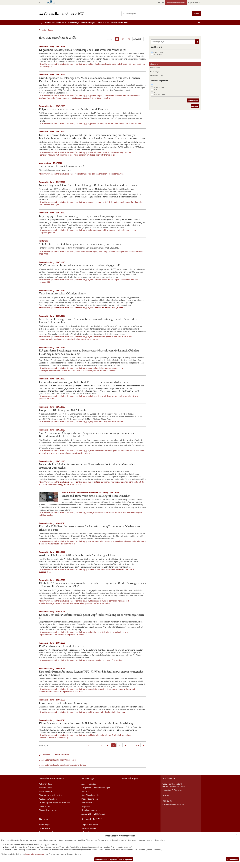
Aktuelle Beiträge (89, 784)
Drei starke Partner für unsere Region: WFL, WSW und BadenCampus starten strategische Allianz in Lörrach (91, 673)
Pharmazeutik (88, 802)
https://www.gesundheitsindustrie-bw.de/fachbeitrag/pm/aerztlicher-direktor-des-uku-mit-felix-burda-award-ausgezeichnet (86, 570)
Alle (155, 85)
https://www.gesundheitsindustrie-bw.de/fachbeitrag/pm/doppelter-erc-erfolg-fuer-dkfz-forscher (81, 421)
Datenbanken (103, 22)
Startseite (42, 30)
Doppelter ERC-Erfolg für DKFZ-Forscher (63, 410)
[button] (197, 81)
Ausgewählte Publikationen (93, 814)
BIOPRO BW (160, 2)
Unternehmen (45, 828)
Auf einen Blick (45, 784)
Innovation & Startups (172, 790)
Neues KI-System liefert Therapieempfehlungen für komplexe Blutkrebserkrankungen (88, 185)
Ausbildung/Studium (48, 799)
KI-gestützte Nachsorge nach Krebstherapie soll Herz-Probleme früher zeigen (82, 50)
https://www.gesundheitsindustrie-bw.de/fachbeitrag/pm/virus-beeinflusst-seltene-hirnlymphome (82, 307)
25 (117, 39)
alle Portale (158, 55)
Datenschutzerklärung (34, 854)
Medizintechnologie (90, 799)
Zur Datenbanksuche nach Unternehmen (59, 760)
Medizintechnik (45, 791)
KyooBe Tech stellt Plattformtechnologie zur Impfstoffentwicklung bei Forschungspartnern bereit (91, 616)
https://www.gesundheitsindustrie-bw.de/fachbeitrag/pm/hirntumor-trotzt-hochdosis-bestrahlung (82, 712)
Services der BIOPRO (119, 22)
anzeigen (194, 106)
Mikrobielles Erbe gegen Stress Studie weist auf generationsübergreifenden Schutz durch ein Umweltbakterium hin (91, 321)
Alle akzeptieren (125, 859)
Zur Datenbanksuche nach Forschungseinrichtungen (64, 765)
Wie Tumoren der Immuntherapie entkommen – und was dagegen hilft (80, 265)
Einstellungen (232, 859)
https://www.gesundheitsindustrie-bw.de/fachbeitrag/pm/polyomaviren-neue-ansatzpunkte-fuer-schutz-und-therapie (90, 123)
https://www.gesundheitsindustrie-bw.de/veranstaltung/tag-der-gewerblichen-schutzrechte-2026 (81, 173)
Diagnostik (86, 806)
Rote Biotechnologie (90, 795)
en (199, 22)
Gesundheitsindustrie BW (176, 2)
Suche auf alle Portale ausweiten (55, 754)
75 (130, 39)
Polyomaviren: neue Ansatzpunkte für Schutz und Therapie (73, 109)
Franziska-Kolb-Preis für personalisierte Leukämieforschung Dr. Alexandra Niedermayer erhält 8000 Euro (89, 528)
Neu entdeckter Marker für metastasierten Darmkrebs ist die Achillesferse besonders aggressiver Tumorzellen (87, 466)
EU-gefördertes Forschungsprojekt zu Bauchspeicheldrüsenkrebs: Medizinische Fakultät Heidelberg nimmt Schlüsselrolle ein (89, 352)
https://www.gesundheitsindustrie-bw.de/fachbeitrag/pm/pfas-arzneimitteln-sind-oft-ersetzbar (80, 660)
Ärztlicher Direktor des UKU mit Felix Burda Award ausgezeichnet (77, 555)
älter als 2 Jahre (160, 95)
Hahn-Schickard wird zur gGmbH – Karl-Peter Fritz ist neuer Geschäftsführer (83, 382)
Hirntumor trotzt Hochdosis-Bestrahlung (63, 703)
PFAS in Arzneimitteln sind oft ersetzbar (62, 646)
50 (124, 39)
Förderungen (155, 71)
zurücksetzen (193, 100)
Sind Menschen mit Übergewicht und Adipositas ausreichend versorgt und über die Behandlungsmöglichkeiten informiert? (86, 435)
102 (137, 745)
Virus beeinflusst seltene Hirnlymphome (62, 293)
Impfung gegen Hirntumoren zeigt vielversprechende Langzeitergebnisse (80, 216)
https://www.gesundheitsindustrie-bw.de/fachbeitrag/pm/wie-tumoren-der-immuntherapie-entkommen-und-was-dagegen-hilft (88, 280)
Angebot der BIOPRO (90, 824)
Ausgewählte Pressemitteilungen (96, 787)
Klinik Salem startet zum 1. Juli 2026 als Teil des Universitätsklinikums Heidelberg (86, 723)
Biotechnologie (45, 787)
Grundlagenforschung (91, 810)
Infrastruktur (44, 806)
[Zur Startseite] (62, 14)
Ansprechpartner (89, 828)
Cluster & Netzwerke (48, 810)
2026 (155, 90)
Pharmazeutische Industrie (50, 795)
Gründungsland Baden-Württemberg (54, 802)
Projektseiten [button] (193, 2)
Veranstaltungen (88, 22)
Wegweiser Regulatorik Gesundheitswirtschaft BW (173, 785)
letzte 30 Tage (159, 87)
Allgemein (154, 64)
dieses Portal (158, 52)
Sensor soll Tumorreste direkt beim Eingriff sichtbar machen (96, 496)
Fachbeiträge (73, 22)
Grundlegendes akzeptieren (106, 859)
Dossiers (85, 791)
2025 (155, 92)
